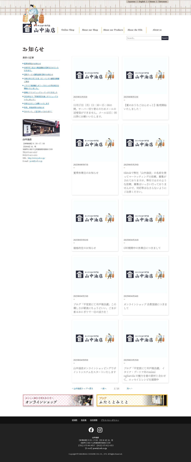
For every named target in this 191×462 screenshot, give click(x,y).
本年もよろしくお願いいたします (36, 103)
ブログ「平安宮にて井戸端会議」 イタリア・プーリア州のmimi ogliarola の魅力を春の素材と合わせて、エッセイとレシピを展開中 (145, 373)
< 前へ (103, 388)
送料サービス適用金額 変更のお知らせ (38, 74)
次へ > (129, 388)
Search (165, 38)
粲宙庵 (83, 420)
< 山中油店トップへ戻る (82, 388)
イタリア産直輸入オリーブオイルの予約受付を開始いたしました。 (41, 87)
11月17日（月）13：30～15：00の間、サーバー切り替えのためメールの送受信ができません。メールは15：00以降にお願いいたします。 (95, 110)
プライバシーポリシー (110, 420)
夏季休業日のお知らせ (85, 173)
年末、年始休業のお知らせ (34, 107)
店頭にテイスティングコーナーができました (40, 92)
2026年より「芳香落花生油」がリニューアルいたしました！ (41, 98)
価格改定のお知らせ (84, 248)
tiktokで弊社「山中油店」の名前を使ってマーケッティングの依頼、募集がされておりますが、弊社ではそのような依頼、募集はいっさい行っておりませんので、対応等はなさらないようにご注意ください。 (145, 182)
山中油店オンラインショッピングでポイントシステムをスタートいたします (94, 370)
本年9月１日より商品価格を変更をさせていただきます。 (41, 69)
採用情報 (93, 420)
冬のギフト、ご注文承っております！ (38, 111)
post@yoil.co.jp (36, 161)
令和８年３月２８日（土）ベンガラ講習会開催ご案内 (41, 80)
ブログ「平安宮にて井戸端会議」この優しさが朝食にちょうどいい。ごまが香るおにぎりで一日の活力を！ (94, 308)
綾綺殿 (74, 420)
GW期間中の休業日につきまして (142, 248)
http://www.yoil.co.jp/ (36, 158)
